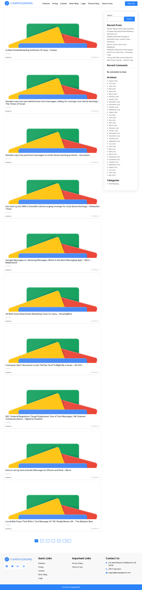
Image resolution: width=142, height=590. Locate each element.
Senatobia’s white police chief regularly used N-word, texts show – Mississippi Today (120, 52)
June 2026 (112, 86)
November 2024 (114, 136)
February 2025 (114, 128)
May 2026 (112, 89)
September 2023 (114, 165)
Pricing (55, 4)
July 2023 (112, 170)
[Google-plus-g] (18, 566)
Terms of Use (107, 4)
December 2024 (114, 133)
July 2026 (112, 83)
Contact (63, 4)
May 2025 (112, 120)
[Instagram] (23, 566)
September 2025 (114, 110)
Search (109, 15)
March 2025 (113, 125)
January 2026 (113, 99)
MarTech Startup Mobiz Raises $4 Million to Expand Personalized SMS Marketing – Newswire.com (120, 31)
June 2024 (112, 146)
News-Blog (73, 4)
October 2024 (113, 138)
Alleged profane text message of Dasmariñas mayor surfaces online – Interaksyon (119, 39)
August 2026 (113, 81)
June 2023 (112, 172)
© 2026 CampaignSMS (71, 587)
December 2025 (114, 102)
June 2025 (112, 117)
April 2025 (112, 123)
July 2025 (112, 115)
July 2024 (112, 144)
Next (67, 541)
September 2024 (114, 141)
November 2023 (114, 159)
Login (83, 4)
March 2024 (113, 154)
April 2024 (112, 151)
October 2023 (113, 162)
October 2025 (113, 107)
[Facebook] (6, 566)
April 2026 (112, 91)
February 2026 (114, 96)
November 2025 (114, 104)
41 (59, 541)
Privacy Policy (93, 4)
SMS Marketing (114, 184)
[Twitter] (12, 566)
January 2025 (113, 131)
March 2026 (113, 94)
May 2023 (112, 175)
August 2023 (113, 167)
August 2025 (113, 112)
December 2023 (114, 157)
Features (46, 4)
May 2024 (112, 149)
